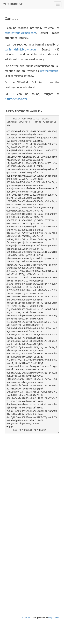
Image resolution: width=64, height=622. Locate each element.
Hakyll (50, 618)
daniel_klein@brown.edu (20, 49)
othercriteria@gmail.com (20, 33)
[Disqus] (32, 478)
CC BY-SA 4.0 (25, 618)
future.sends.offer (16, 99)
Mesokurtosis (13, 4)
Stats (57, 618)
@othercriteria (49, 71)
